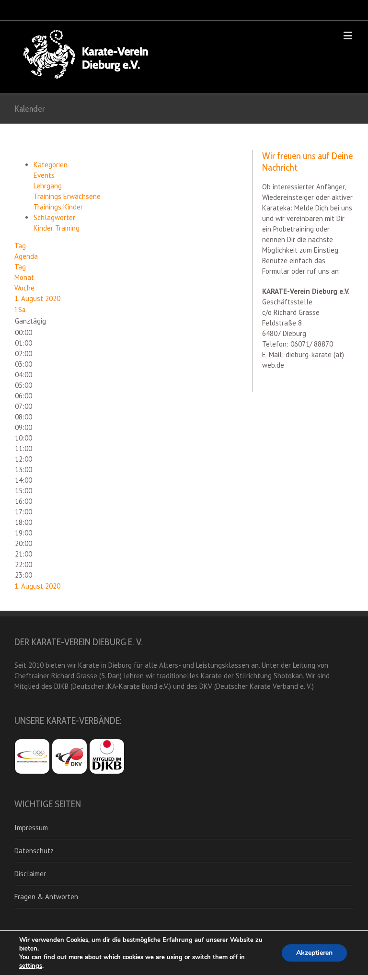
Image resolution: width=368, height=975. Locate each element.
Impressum (31, 827)
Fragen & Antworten (46, 896)
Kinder (44, 227)
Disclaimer (30, 873)
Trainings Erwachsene (67, 196)
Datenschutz (34, 850)
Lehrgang (48, 185)
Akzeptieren (314, 952)
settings (30, 966)
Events (44, 175)
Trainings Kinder (58, 206)
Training (67, 227)
